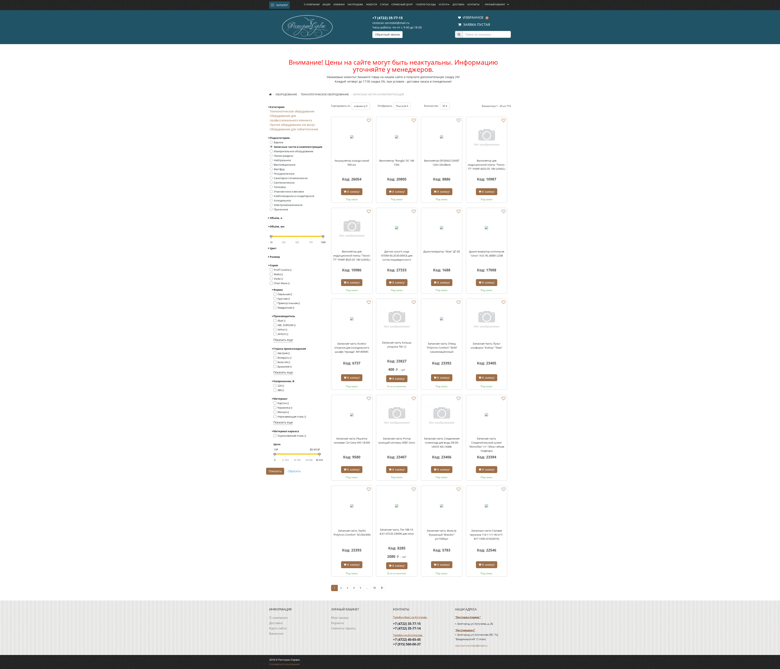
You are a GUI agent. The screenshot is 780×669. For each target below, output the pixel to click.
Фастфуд (279, 169)
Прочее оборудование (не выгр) (292, 125)
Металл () (283, 412)
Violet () (278, 279)
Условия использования (284, 664)
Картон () (283, 403)
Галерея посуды (426, 4)
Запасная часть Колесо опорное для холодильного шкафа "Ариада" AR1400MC (351, 348)
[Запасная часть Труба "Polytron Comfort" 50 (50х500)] (352, 506)
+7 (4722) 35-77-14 (407, 628)
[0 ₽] (274, 454)
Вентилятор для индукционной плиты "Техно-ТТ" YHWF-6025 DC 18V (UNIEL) (486, 165)
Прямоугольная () (288, 303)
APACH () (282, 334)
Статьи (384, 4)
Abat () (281, 320)
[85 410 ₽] (319, 454)
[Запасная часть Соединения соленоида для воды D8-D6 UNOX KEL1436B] (441, 415)
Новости (371, 4)
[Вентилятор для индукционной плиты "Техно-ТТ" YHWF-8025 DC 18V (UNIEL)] (352, 228)
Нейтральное (282, 160)
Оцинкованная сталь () (291, 435)
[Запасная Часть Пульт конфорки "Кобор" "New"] (487, 319)
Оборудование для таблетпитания (294, 129)
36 (374, 588)
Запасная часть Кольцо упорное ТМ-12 (397, 344)
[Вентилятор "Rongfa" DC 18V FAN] (397, 137)
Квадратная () (285, 307)
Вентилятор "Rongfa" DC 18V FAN (396, 162)
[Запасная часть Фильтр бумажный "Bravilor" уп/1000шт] (441, 506)
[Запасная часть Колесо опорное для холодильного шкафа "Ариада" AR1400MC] (352, 319)
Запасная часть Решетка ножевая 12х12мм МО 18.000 (352, 440)
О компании (312, 4)
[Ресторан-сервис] (307, 26)
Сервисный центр (402, 4)
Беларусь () (284, 357)
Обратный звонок (387, 34)
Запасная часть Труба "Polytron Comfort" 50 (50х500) (351, 532)
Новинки (338, 4)
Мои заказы (340, 618)
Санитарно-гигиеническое (291, 178)
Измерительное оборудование (293, 151)
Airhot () (282, 329)
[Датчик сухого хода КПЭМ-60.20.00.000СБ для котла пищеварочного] (397, 228)
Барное (278, 142)
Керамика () (284, 407)
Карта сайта (277, 628)
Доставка (458, 4)
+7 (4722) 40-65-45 (407, 639)
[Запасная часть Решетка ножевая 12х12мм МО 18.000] (352, 415)
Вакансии (276, 633)
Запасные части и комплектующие (298, 147)
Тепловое (280, 187)
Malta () (278, 274)
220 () (280, 385)
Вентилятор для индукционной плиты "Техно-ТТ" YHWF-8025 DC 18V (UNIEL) (351, 255)
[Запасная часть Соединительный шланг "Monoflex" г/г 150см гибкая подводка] (487, 415)
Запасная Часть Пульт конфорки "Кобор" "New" (486, 345)
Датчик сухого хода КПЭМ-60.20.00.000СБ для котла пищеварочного (396, 255)
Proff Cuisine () (282, 270)
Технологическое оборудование (324, 94)
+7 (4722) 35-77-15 (387, 17)
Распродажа (355, 4)
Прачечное (281, 209)
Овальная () (284, 294)
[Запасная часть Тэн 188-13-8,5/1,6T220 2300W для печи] (397, 506)
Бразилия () (284, 366)
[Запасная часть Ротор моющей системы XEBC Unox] (397, 415)
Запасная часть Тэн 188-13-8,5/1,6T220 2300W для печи (397, 531)
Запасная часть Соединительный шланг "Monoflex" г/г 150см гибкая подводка (486, 445)
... (367, 588)
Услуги (443, 4)
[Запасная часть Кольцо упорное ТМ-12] (397, 319)
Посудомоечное (284, 173)
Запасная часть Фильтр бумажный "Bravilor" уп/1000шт (441, 535)
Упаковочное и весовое (289, 191)
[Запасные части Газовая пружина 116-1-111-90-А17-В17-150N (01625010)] (487, 506)
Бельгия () (283, 362)
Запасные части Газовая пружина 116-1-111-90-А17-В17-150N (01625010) (486, 535)
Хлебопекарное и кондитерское (294, 196)
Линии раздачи (283, 156)
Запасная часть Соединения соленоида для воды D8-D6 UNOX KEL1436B (441, 442)
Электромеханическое (288, 205)
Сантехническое (284, 182)
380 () (280, 390)
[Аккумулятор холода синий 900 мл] (352, 137)
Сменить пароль (343, 628)
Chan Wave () (282, 283)
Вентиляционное (284, 164)
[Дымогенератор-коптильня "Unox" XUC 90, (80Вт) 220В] (487, 228)
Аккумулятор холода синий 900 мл (352, 162)
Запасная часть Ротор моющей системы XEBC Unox (396, 440)
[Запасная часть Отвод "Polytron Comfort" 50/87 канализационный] (441, 319)
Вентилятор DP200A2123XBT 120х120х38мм (441, 162)
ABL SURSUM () (286, 325)
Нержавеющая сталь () (291, 416)
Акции (326, 4)
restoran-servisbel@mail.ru (391, 23)
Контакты (473, 4)
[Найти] (459, 34)
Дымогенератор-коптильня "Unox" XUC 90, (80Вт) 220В (486, 253)
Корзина (337, 623)
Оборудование (286, 94)
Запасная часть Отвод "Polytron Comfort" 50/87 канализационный (441, 348)
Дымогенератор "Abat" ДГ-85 (441, 251)
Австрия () (283, 353)
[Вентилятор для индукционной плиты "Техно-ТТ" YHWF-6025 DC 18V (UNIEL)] (487, 137)
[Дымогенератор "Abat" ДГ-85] (441, 228)
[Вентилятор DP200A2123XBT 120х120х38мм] (441, 137)
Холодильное (282, 200)
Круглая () (283, 298)
